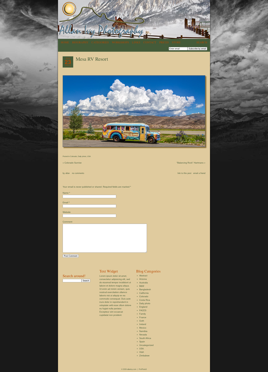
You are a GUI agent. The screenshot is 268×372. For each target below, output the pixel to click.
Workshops (120, 42)
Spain (142, 341)
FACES (142, 310)
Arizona (143, 279)
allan (67, 173)
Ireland (142, 324)
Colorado (73, 156)
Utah (141, 352)
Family (142, 314)
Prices (164, 42)
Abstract (143, 275)
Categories (100, 42)
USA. (89, 156)
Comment (67, 221)
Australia (143, 282)
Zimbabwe (144, 355)
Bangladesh (145, 289)
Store (176, 42)
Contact (149, 42)
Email (65, 202)
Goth (141, 321)
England (143, 307)
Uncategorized (146, 345)
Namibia (143, 331)
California (144, 293)
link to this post (184, 173)
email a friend (199, 173)
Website (67, 212)
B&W (141, 286)
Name (66, 193)
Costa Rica (144, 300)
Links (136, 42)
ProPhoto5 (143, 369)
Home (65, 42)
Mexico (142, 328)
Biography (80, 42)
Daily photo (82, 156)
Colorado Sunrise (72, 162)
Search (201, 42)
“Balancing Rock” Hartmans (190, 162)
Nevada (143, 334)
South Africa (145, 338)
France (142, 317)
